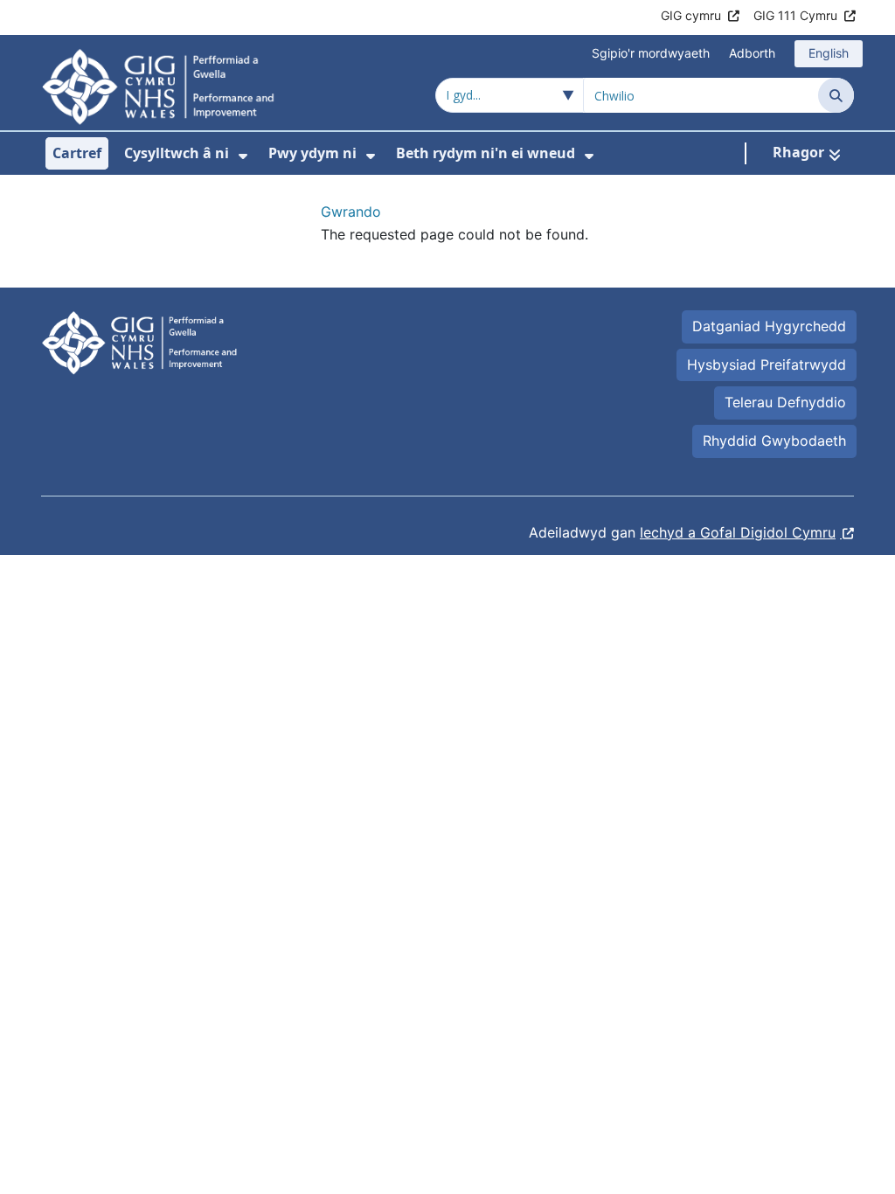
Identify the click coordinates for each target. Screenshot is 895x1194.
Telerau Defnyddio (785, 402)
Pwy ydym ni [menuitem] (312, 153)
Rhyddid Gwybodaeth (774, 440)
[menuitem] (243, 156)
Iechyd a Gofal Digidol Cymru (738, 532)
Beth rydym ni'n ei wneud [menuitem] (485, 153)
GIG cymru (691, 15)
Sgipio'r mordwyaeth (651, 52)
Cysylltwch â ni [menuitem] (176, 153)
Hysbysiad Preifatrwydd (766, 364)
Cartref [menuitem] (76, 153)
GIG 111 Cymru (795, 15)
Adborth (752, 52)
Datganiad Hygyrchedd (769, 326)
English (828, 52)
